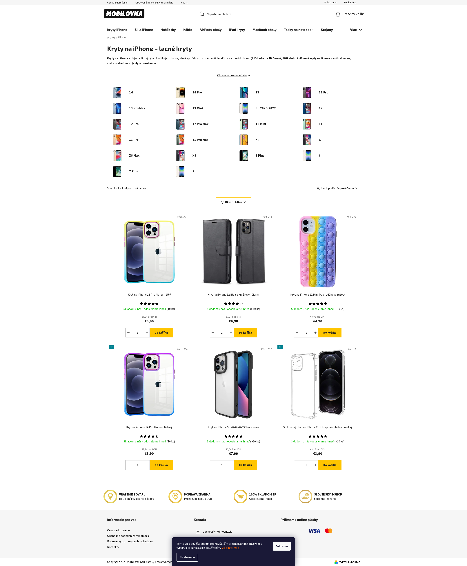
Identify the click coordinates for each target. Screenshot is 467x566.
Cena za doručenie (117, 3)
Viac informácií (231, 548)
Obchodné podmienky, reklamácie (154, 3)
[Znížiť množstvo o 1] (128, 332)
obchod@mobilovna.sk (217, 532)
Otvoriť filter (233, 202)
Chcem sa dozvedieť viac (232, 75)
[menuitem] (117, 29)
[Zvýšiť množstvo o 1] (147, 332)
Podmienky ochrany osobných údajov (130, 541)
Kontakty (113, 547)
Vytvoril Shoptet (349, 562)
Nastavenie (187, 557)
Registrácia (350, 2)
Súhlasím (282, 546)
